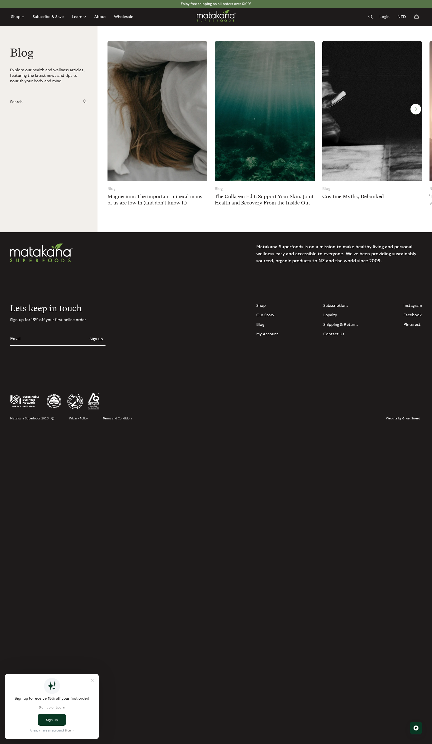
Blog (260, 325)
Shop (261, 306)
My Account (267, 334)
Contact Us (333, 334)
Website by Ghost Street (403, 418)
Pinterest (412, 325)
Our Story (265, 315)
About (100, 17)
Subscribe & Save (48, 17)
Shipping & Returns (340, 325)
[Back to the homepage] (216, 16)
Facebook (413, 315)
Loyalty (330, 315)
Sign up (96, 339)
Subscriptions (335, 306)
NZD (402, 17)
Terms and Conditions (117, 418)
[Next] (416, 109)
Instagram (413, 306)
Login (385, 17)
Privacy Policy (78, 418)
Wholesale (123, 17)
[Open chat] (416, 728)
